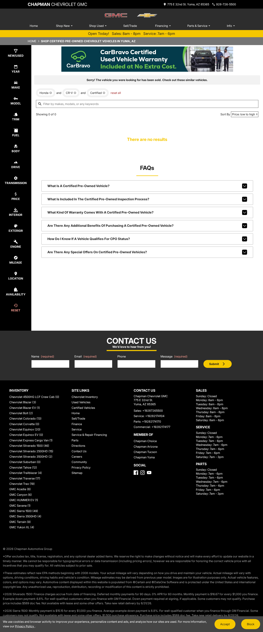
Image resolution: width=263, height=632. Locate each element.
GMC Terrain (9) (20, 522)
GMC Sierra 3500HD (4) (25, 516)
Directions (78, 445)
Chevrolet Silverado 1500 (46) (29, 445)
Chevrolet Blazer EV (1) (24, 408)
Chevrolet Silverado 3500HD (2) (30, 456)
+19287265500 (152, 410)
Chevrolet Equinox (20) (24, 429)
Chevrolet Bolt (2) (21, 413)
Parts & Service (197, 26)
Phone (121, 356)
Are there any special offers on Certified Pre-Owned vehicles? (97, 252)
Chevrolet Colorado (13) (25, 418)
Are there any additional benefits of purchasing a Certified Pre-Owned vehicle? (110, 225)
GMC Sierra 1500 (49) (23, 511)
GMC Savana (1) (20, 505)
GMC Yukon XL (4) (21, 527)
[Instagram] (142, 473)
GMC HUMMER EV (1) (23, 500)
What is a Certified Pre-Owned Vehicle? (78, 186)
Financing (161, 26)
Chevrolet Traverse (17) (24, 478)
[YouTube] (149, 473)
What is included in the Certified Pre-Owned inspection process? (98, 199)
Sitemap (77, 473)
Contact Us (79, 451)
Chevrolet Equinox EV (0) (26, 435)
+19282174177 (161, 427)
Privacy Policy (81, 467)
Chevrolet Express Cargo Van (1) (31, 440)
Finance (77, 424)
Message (173, 356)
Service (77, 429)
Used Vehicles (81, 402)
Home (34, 26)
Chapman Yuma (144, 457)
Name (42, 356)
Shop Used (96, 26)
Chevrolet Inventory (85, 397)
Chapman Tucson (145, 452)
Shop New (63, 26)
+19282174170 (151, 421)
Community (79, 462)
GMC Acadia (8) (20, 489)
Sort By (225, 114)
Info (229, 26)
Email (85, 356)
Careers (77, 456)
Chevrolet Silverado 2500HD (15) (31, 451)
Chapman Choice (145, 441)
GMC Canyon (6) (20, 494)
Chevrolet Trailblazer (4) (25, 473)
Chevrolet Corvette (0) (24, 424)
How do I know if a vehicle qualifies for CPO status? (88, 239)
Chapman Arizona (146, 446)
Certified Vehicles (83, 408)
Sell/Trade (130, 26)
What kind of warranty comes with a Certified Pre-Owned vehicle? (100, 212)
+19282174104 (154, 416)
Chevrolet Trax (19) (22, 484)
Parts (75, 440)
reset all (116, 93)
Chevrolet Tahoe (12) (23, 467)
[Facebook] (136, 473)
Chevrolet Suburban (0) (25, 462)
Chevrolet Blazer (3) (22, 402)
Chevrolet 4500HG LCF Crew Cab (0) (34, 397)
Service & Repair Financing (89, 435)
